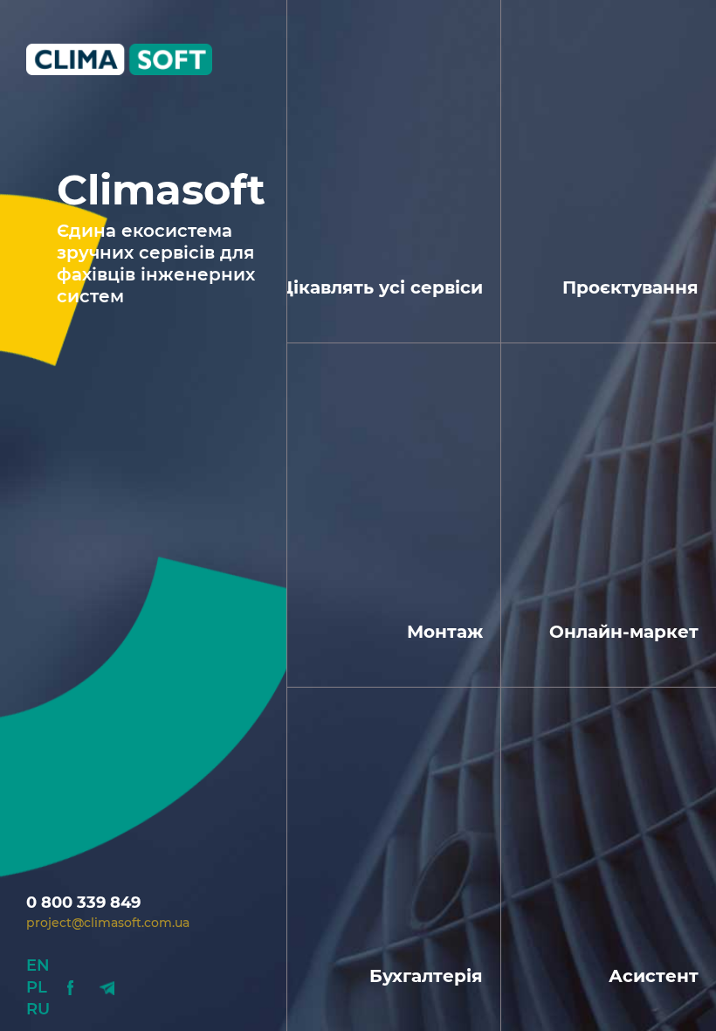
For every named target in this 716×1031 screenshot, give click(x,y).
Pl (36, 987)
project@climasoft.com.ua (107, 923)
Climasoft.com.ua (128, 59)
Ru (38, 1009)
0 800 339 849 (83, 902)
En (38, 965)
